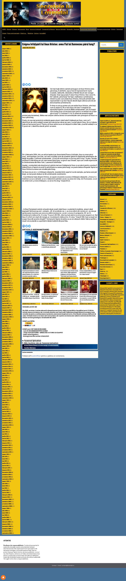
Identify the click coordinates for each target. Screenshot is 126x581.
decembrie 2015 (6, 337)
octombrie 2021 (6, 179)
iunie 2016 (5, 323)
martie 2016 (5, 330)
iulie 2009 (5, 510)
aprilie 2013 (5, 409)
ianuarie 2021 (6, 199)
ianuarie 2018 (6, 281)
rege (118, 305)
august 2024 (5, 103)
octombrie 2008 (6, 531)
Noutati (102, 237)
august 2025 (5, 75)
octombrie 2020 (6, 206)
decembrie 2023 (6, 121)
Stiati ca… (23, 33)
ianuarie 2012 (6, 443)
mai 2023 (4, 136)
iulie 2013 (4, 402)
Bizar (27, 29)
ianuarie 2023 (6, 145)
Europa (112, 293)
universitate (117, 311)
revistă (103, 306)
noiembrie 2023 (6, 123)
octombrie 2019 (6, 233)
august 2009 (5, 508)
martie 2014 (5, 384)
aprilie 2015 (5, 355)
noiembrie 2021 (6, 177)
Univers (107, 311)
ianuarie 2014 (6, 389)
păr (40, 343)
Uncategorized (104, 278)
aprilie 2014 (5, 382)
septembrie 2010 (6, 479)
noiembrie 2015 (6, 339)
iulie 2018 (4, 267)
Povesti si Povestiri (105, 253)
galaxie (103, 296)
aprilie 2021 (5, 193)
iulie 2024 (5, 105)
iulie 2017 (4, 294)
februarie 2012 (6, 440)
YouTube (117, 313)
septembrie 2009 (7, 506)
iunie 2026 (5, 53)
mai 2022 (4, 163)
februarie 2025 (6, 89)
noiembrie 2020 (6, 204)
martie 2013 (5, 411)
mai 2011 (4, 461)
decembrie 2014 (6, 364)
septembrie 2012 (6, 425)
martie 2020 (5, 222)
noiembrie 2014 (6, 366)
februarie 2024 (6, 116)
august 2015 (5, 346)
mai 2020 (4, 217)
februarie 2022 (6, 170)
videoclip (110, 313)
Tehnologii (119, 29)
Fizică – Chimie (104, 217)
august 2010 (5, 481)
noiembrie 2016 (6, 312)
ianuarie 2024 (6, 118)
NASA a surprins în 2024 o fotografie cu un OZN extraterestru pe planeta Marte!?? (112, 134)
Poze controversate (13, 33)
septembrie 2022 (7, 154)
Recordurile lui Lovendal (107, 260)
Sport (101, 269)
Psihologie (103, 258)
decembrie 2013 (6, 391)
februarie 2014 (6, 386)
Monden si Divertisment (106, 233)
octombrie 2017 (6, 287)
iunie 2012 (5, 432)
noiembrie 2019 (6, 231)
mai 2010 (4, 488)
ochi (110, 301)
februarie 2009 (6, 522)
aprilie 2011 (5, 463)
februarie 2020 (6, 224)
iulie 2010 (4, 483)
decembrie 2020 (6, 202)
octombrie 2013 (6, 395)
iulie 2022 (5, 159)
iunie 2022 (5, 161)
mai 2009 (4, 515)
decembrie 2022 (6, 148)
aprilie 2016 (5, 328)
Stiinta (113, 29)
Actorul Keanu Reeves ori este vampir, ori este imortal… (41, 345)
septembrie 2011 (6, 452)
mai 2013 (4, 407)
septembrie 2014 (7, 371)
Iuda (37, 343)
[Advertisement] (60, 63)
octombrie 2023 (6, 125)
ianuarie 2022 (6, 172)
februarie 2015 (6, 359)
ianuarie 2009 (6, 524)
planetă (104, 305)
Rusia (118, 306)
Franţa (121, 295)
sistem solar (116, 308)
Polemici (102, 249)
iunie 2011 (4, 459)
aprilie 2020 (5, 220)
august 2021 (5, 184)
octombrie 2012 (6, 422)
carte (115, 290)
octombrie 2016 (6, 314)
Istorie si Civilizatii (35, 29)
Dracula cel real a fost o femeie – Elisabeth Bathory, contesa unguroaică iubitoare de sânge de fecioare (111, 140)
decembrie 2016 (6, 310)
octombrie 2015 (6, 341)
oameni (104, 301)
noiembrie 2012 (6, 420)
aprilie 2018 (5, 274)
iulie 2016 (4, 321)
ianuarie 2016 (6, 335)
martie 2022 (5, 168)
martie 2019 (5, 249)
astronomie (118, 288)
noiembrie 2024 (6, 96)
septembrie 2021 (6, 181)
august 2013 (5, 400)
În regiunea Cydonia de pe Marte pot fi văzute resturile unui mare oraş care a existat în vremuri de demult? (111, 127)
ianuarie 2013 (6, 416)
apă (110, 288)
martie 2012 (5, 438)
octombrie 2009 (6, 504)
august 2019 (5, 238)
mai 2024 (4, 109)
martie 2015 (5, 357)
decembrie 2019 (6, 229)
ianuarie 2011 (5, 470)
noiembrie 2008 (6, 528)
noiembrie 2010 (6, 474)
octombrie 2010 (6, 477)
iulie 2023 (5, 132)
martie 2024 (5, 114)
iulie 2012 (4, 429)
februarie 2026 (6, 62)
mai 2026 (4, 55)
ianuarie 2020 (6, 226)
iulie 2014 (5, 375)
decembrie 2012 (6, 418)
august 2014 (5, 373)
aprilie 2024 (5, 112)
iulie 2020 (5, 213)
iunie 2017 (5, 296)
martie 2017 (5, 303)
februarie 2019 (6, 251)
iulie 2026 (5, 51)
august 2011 (5, 454)
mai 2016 (4, 326)
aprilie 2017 (5, 301)
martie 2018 (5, 276)
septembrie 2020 (7, 208)
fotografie (113, 295)
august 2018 (5, 265)
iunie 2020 (5, 215)
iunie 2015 (5, 350)
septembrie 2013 (6, 398)
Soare (103, 310)
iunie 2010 (5, 486)
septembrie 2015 (6, 344)
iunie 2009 (5, 513)
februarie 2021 (6, 197)
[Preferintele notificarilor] (3, 577)
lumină (103, 298)
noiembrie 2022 (6, 150)
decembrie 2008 (6, 526)
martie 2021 (5, 195)
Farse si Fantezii (105, 215)
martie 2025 (5, 87)
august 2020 (5, 211)
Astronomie (21, 29)
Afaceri (9, 29)
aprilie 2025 (5, 85)
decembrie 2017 (6, 283)
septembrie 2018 (6, 263)
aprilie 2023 (5, 139)
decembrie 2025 (6, 67)
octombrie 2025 (6, 71)
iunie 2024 (5, 107)
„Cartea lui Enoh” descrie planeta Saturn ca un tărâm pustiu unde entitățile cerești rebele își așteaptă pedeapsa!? (111, 175)
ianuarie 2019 (6, 254)
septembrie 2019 (6, 235)
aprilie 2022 (5, 166)
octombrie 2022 (6, 152)
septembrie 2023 (7, 127)
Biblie (26, 343)
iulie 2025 (5, 78)
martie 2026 (5, 60)
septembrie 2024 (7, 100)
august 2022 (5, 157)
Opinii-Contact (104, 240)
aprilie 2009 (5, 517)
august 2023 (5, 130)
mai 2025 (4, 82)
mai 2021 (4, 190)
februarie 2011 (6, 468)
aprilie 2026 (5, 57)
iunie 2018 (5, 269)
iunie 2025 (5, 80)
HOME (4, 29)
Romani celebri (104, 262)
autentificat (36, 356)
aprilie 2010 (5, 490)
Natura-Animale (61, 29)
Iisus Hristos (31, 343)
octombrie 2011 (6, 450)
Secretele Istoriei (105, 267)
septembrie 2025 (7, 73)
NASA (106, 300)
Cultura (36, 33)
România (110, 306)
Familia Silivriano (30, 348)
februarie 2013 (6, 414)
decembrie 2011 (6, 445)
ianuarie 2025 (6, 91)
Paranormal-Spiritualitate (88, 29)
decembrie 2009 (6, 499)
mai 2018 (4, 272)
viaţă (103, 313)
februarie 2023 (6, 143)
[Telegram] (29, 84)
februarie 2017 (6, 305)
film (106, 295)
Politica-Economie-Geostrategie (109, 251)
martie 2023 (5, 141)
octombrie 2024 (6, 98)
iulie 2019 (4, 240)
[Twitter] (26, 84)
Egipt (106, 293)
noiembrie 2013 (6, 393)
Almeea (14, 29)
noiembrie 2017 (6, 285)
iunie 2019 (5, 242)
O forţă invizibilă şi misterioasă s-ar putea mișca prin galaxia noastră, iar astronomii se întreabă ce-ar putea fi (110, 147)
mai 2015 (4, 353)
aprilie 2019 (5, 247)
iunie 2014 (5, 377)
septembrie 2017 (6, 290)
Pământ (112, 305)
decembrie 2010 (6, 472)
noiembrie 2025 (6, 69)
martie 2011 (5, 465)
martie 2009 (5, 519)
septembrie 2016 (6, 317)
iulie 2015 (4, 348)
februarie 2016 (6, 332)
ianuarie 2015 (6, 362)
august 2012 (5, 427)
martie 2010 (5, 492)
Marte (116, 298)
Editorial (102, 213)
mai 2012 (4, 434)
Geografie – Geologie (73, 29)
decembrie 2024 (6, 94)
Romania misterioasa (103, 29)
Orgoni (4, 33)
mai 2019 (4, 244)
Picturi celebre (104, 246)
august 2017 (5, 292)
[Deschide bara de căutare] (4, 37)
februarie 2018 (6, 278)
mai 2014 (4, 380)
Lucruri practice (104, 228)
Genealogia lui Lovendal (106, 219)
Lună (109, 298)
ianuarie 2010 (6, 497)
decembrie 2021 (6, 175)
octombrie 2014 (6, 368)
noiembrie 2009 (6, 501)
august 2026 (5, 48)
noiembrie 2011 (6, 447)
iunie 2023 (5, 134)
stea (109, 310)
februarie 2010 (6, 495)
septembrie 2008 (7, 533)
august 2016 (5, 319)
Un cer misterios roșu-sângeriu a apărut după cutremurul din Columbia (111, 169)
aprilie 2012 (5, 436)
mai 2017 (4, 299)
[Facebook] (23, 84)
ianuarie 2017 (6, 308)
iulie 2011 (4, 456)
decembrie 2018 (6, 256)
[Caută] (121, 45)
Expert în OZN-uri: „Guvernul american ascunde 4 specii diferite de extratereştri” (110, 122)
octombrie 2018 (6, 260)
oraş (116, 301)
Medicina (30, 33)
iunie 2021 (5, 188)
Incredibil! (43, 33)
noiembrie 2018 (6, 258)
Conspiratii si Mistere (48, 29)
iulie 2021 (4, 186)
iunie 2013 (5, 404)
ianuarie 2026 (6, 64)
